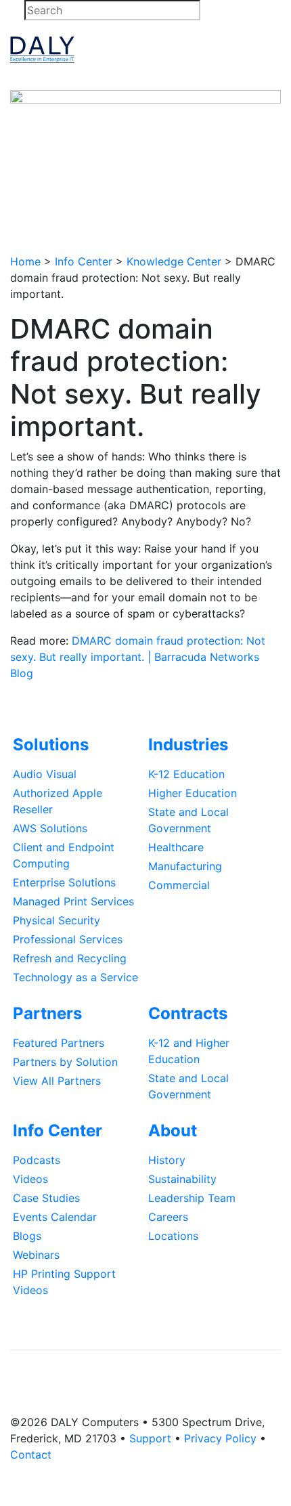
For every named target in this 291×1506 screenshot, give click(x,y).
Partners (47, 1013)
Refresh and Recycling (70, 958)
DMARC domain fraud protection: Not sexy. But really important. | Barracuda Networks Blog (137, 657)
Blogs (27, 1236)
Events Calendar (55, 1217)
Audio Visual (44, 774)
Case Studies (46, 1198)
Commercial (179, 885)
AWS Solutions (50, 828)
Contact (30, 1454)
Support (150, 1438)
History (166, 1160)
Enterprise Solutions (64, 882)
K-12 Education (186, 774)
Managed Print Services (73, 901)
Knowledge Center (174, 261)
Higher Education (192, 793)
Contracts (187, 1013)
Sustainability (182, 1179)
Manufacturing (185, 866)
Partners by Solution (65, 1062)
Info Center (83, 261)
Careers (168, 1217)
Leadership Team (192, 1198)
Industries (188, 744)
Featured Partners (58, 1043)
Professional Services (67, 939)
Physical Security (56, 920)
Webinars (36, 1255)
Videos (30, 1179)
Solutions (51, 744)
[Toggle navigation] (263, 50)
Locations (173, 1236)
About (172, 1130)
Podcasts (36, 1160)
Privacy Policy (220, 1438)
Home (25, 261)
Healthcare (176, 847)
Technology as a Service (75, 977)
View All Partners (57, 1081)
